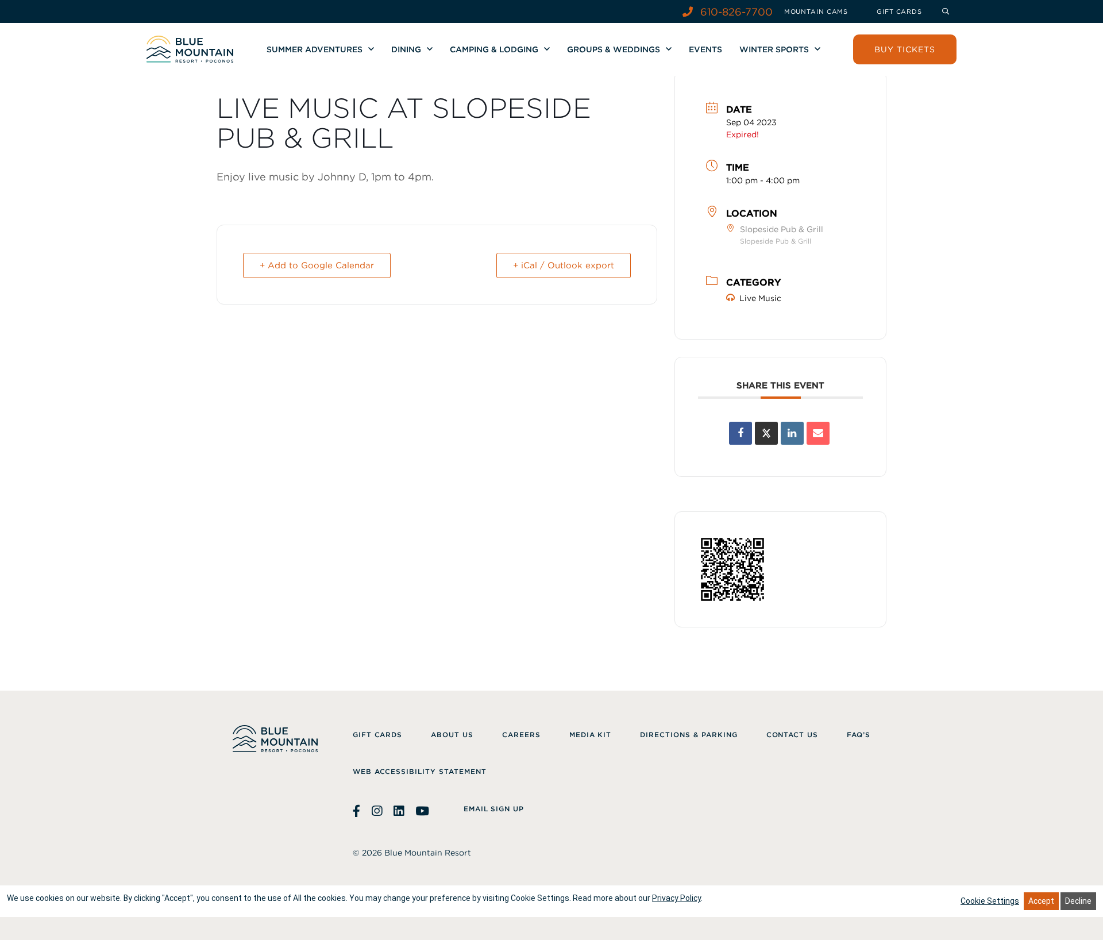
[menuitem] (816, 11)
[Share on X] (766, 433)
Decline (1078, 901)
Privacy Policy (676, 898)
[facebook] (358, 811)
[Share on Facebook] (740, 433)
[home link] (189, 49)
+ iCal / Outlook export (563, 265)
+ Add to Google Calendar (317, 265)
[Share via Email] (818, 433)
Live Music (760, 298)
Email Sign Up (494, 808)
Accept (1041, 901)
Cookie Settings (990, 901)
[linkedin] (399, 811)
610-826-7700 (735, 12)
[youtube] (422, 811)
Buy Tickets (904, 49)
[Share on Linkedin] (792, 433)
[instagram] (377, 811)
